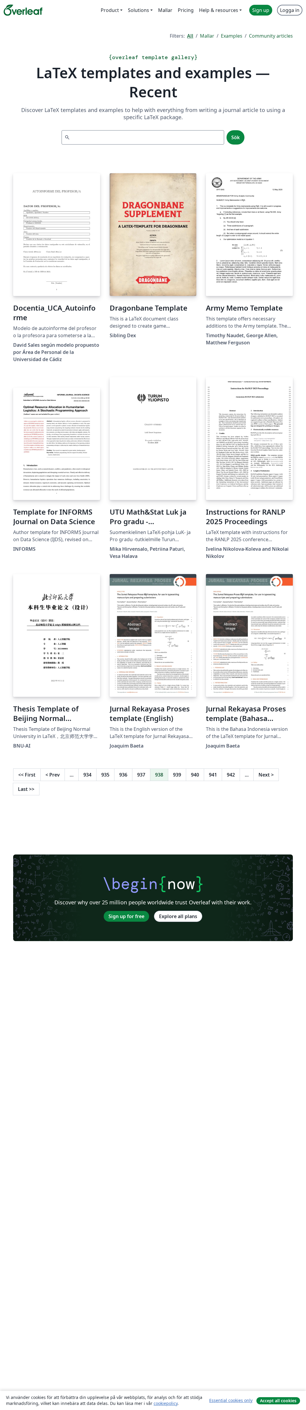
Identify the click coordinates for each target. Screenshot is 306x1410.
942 (231, 774)
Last (26, 789)
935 (105, 774)
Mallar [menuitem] (165, 10)
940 (195, 774)
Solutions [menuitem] (138, 10)
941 (213, 774)
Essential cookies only (231, 1400)
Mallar (207, 36)
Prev (52, 774)
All (190, 36)
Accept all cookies (278, 1400)
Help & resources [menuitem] (218, 10)
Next (266, 774)
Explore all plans (178, 916)
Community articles (271, 36)
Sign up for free (126, 916)
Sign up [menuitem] (260, 10)
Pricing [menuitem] (186, 10)
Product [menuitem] (110, 10)
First (27, 774)
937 (141, 774)
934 (87, 774)
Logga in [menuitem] (289, 10)
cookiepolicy (166, 1403)
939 (177, 774)
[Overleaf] (23, 10)
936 (123, 774)
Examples (231, 36)
